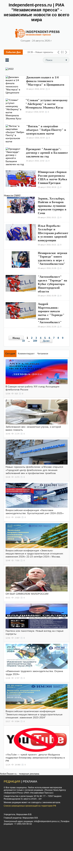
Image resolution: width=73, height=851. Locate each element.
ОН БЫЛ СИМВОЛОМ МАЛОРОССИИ (27, 593)
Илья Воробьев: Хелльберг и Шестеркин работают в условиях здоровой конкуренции (53, 233)
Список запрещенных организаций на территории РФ (30, 806)
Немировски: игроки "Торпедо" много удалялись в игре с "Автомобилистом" (52, 258)
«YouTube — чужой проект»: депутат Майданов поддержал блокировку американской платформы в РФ (35, 757)
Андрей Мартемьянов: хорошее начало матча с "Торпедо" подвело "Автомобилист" (51, 313)
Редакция (12, 781)
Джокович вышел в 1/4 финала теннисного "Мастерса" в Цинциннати (45, 81)
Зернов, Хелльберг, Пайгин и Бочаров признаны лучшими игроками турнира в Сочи (52, 206)
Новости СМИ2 (12, 195)
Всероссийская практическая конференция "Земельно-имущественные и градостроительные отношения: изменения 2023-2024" (34, 714)
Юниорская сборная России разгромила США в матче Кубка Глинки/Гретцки (52, 177)
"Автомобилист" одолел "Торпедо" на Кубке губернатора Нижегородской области (52, 284)
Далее (46, 340)
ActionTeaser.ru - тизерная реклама (19, 773)
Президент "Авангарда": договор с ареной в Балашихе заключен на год (47, 152)
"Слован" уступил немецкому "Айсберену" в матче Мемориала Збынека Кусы (46, 103)
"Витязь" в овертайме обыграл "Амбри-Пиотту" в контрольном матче (46, 130)
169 (35, 340)
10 (23, 340)
